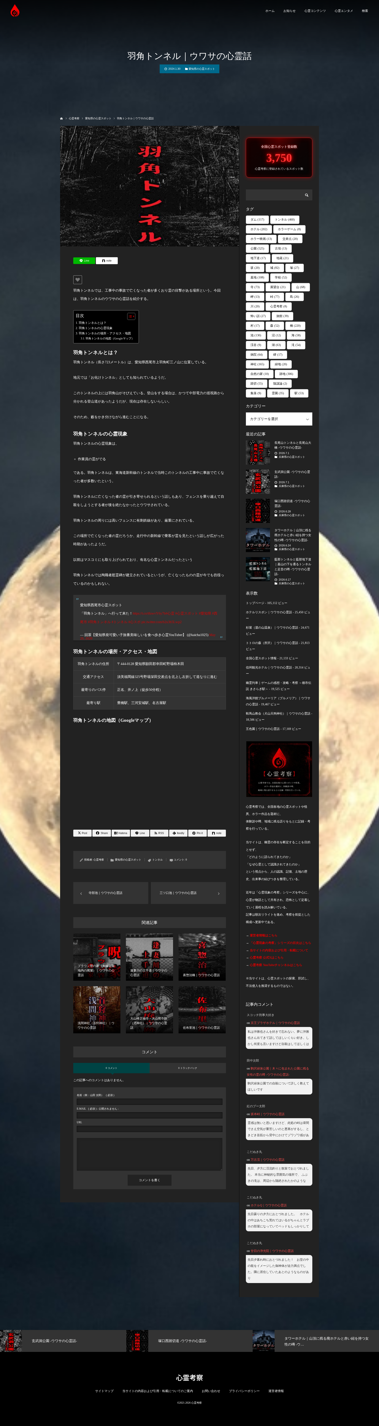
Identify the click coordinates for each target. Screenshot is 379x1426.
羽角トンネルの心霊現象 (96, 328)
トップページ (255, 603)
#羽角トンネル (99, 622)
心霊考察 (98, 859)
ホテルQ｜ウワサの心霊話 (269, 1205)
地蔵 (282, 258)
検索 (365, 10)
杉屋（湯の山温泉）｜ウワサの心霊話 (272, 627)
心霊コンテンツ (315, 10)
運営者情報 (276, 1391)
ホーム (270, 10)
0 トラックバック (187, 1068)
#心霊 (170, 613)
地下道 (258, 258)
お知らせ (289, 10)
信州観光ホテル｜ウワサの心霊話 (269, 667)
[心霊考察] (15, 11)
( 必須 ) (95, 1095)
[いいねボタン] (77, 279)
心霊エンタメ (344, 10)
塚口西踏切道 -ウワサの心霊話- (292, 503)
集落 (255, 393)
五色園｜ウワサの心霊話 (263, 729)
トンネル (157, 859)
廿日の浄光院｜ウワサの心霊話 (272, 1251)
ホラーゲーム (289, 229)
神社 (257, 364)
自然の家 (259, 374)
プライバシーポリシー (244, 1391)
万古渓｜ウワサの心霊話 (267, 1159)
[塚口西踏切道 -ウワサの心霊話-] (258, 511)
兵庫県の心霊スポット (292, 456)
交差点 (290, 239)
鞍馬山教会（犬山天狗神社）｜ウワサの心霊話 (278, 713)
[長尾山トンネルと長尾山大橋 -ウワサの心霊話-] (258, 452)
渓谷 (255, 345)
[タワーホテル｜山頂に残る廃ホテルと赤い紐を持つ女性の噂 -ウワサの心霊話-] (258, 540)
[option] (63, 1341)
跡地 (286, 374)
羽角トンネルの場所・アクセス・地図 (105, 333)
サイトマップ (104, 1391)
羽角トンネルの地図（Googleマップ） (110, 338)
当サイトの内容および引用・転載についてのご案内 (157, 1391)
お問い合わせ (211, 1391)
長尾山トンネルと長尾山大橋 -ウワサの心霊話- (292, 445)
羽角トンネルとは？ (92, 322)
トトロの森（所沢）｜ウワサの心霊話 (272, 643)
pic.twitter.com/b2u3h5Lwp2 (161, 622)
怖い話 (258, 316)
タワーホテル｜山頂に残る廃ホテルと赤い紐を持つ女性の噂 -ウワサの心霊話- (292, 535)
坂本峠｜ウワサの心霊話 (267, 1114)
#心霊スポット (186, 613)
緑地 (281, 364)
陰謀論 (280, 383)
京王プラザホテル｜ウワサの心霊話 (275, 1023)
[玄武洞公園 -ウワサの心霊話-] (258, 482)
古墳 (281, 248)
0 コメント (111, 1068)
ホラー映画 (261, 239)
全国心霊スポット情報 (261, 658)
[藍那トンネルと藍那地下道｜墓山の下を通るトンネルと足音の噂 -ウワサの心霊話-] (258, 569)
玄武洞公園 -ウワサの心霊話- (292, 474)
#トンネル (119, 622)
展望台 (278, 287)
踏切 (256, 383)
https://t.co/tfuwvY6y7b (149, 613)
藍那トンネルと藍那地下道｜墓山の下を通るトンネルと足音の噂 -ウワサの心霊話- (292, 567)
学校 (281, 277)
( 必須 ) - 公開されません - (98, 1108)
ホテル (258, 229)
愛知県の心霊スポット (202, 69)
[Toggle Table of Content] (129, 316)
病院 (256, 354)
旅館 (282, 316)
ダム (257, 219)
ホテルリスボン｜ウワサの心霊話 (269, 612)
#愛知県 (205, 613)
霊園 (278, 393)
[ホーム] (61, 118)
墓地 (257, 277)
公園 (257, 248)
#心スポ (134, 622)
